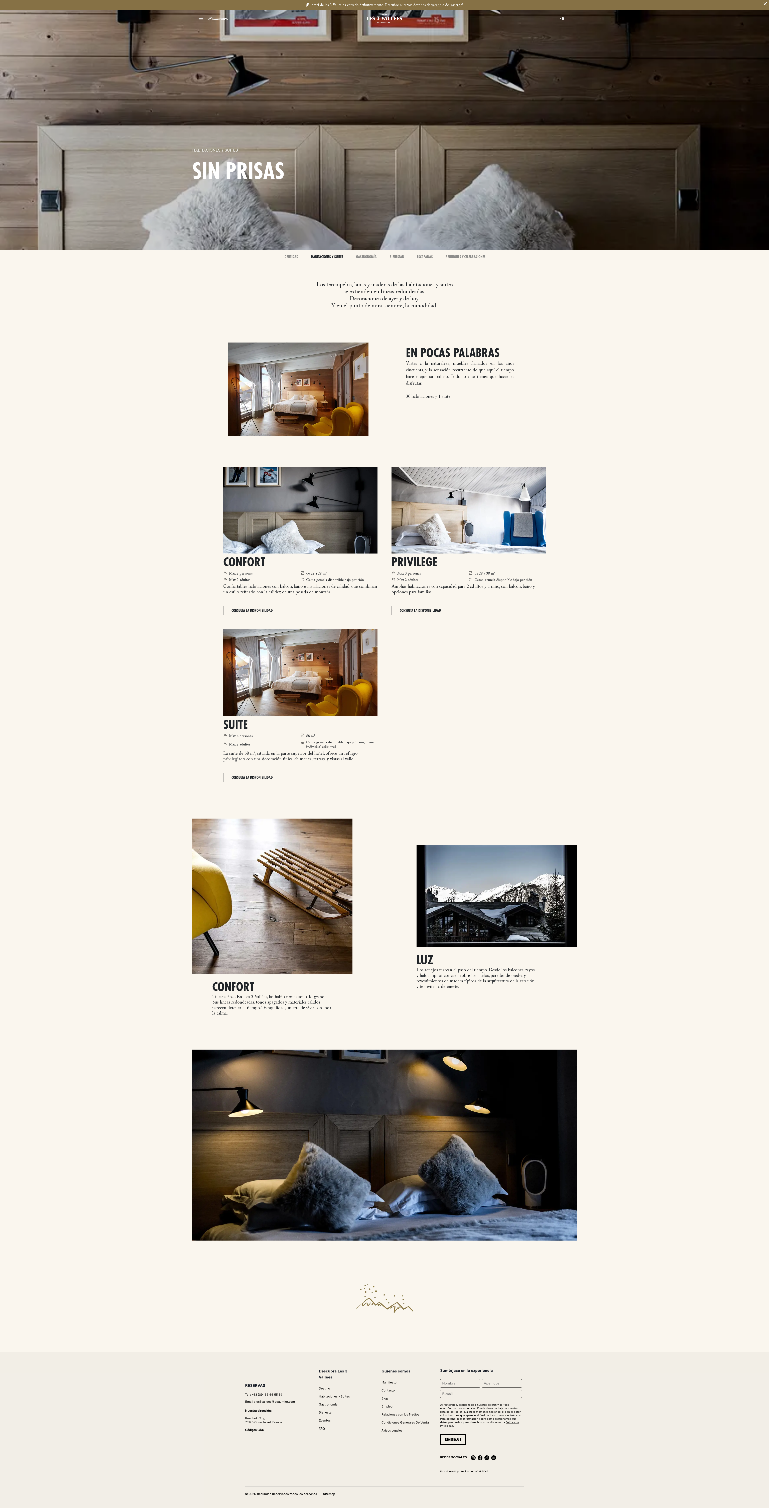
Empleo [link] (387, 1406)
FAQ (322, 1428)
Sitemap (329, 1494)
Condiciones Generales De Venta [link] (405, 1422)
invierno (456, 5)
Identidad (291, 257)
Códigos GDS (254, 1430)
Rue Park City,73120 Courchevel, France (263, 1420)
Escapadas (425, 257)
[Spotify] (493, 1457)
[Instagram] (473, 1457)
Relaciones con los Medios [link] (400, 1414)
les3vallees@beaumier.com (275, 1402)
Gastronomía (366, 257)
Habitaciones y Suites (327, 257)
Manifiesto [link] (389, 1382)
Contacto (388, 1390)
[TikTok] (486, 1457)
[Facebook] (480, 1457)
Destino (324, 1388)
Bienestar (397, 257)
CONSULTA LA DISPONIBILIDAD (252, 610)
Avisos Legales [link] (392, 1430)
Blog (384, 1398)
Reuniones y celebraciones (465, 257)
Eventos (325, 1420)
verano (436, 5)
